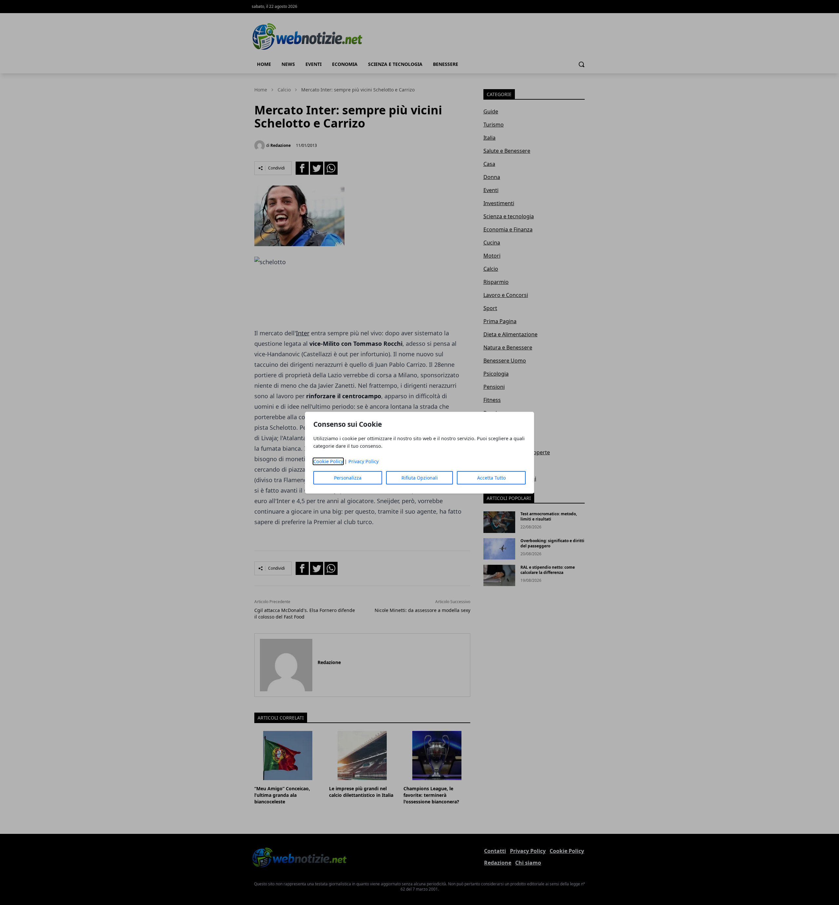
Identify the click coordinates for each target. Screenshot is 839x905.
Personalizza (347, 478)
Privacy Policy (363, 461)
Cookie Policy (328, 461)
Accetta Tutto (491, 478)
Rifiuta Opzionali (419, 478)
